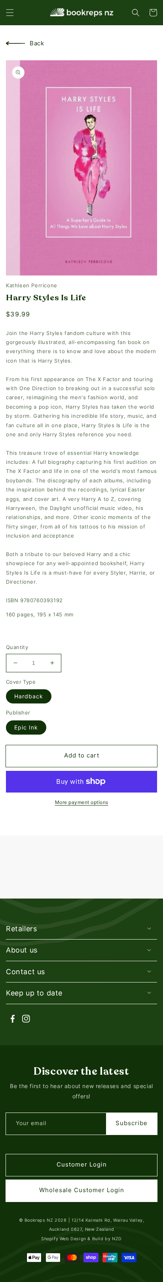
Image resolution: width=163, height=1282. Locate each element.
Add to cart (81, 755)
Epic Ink (26, 727)
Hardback (28, 696)
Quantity (17, 647)
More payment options (81, 802)
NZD (117, 1238)
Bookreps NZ (39, 1220)
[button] (10, 12)
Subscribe (132, 1123)
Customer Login (82, 1164)
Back (37, 43)
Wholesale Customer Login (81, 1190)
